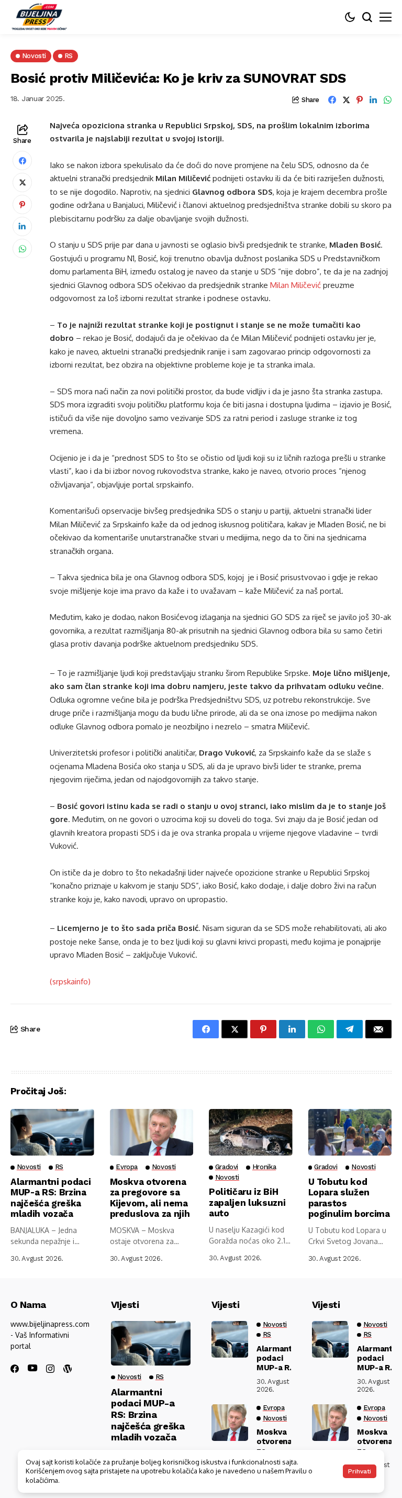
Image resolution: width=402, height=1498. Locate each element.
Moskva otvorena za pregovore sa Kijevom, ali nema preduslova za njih (150, 1198)
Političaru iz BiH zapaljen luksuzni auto (247, 1202)
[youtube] (32, 1368)
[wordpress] (67, 1368)
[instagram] (50, 1368)
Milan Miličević (295, 285)
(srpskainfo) (70, 981)
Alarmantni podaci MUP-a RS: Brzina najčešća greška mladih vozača (50, 1198)
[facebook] (14, 1368)
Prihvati (359, 1471)
